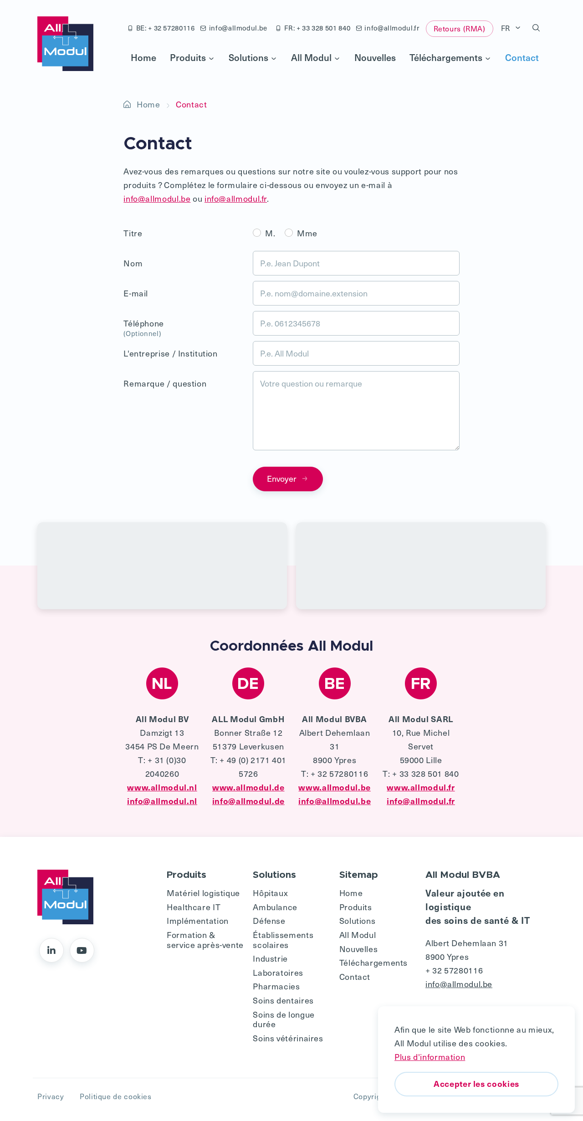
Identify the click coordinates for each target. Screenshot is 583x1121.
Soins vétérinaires (288, 1038)
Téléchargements (445, 57)
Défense (269, 920)
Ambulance (275, 907)
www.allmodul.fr (421, 787)
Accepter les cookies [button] (476, 1083)
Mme (307, 233)
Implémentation (198, 920)
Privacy (50, 1095)
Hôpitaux (270, 893)
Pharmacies (276, 986)
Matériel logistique (203, 893)
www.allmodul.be (334, 787)
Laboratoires (278, 972)
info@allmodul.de (248, 800)
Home (143, 57)
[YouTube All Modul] (82, 950)
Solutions (248, 57)
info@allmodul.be (238, 28)
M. (270, 233)
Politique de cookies (116, 1095)
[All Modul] (65, 43)
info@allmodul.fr (391, 28)
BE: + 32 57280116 (165, 28)
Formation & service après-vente (205, 939)
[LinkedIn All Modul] (51, 950)
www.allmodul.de (248, 787)
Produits (188, 57)
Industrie (270, 958)
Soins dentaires (283, 1000)
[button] (536, 28)
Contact (522, 57)
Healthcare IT (193, 907)
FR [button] (506, 27)
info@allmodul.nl (162, 800)
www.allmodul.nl (162, 787)
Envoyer (282, 478)
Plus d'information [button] (429, 1056)
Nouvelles (375, 57)
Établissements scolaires (283, 939)
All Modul (311, 57)
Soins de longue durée (283, 1019)
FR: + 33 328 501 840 (317, 28)
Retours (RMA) (460, 28)
